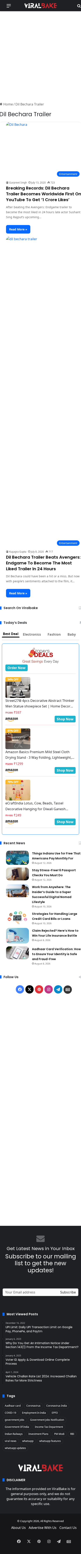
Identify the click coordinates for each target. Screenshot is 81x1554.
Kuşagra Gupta (17, 551)
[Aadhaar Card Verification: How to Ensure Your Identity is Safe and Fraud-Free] (17, 952)
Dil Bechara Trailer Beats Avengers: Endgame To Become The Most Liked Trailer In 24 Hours (43, 563)
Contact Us (68, 1527)
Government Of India (17, 1427)
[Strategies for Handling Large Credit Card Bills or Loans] (17, 917)
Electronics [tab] (32, 634)
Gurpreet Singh (18, 182)
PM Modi (59, 1434)
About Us (18, 1527)
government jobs (14, 1420)
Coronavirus (33, 1405)
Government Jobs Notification (47, 1420)
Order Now (16, 668)
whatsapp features (50, 1441)
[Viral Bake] (40, 5)
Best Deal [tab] (10, 633)
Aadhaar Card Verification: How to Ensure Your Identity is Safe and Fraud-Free (56, 954)
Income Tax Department (49, 1427)
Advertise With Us (42, 1527)
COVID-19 (10, 1413)
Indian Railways (14, 1434)
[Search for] (79, 7)
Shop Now (65, 719)
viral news (10, 1441)
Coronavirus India (56, 1405)
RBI (72, 1434)
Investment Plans (38, 1434)
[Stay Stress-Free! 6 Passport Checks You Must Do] (17, 874)
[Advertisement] (40, 55)
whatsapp (27, 1441)
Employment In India (34, 1413)
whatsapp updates (15, 1448)
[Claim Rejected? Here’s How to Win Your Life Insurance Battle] (17, 935)
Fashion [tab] (54, 634)
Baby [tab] (72, 634)
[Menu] (9, 7)
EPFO (55, 1413)
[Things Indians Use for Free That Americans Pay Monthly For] (17, 858)
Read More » (18, 229)
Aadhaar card (13, 1405)
